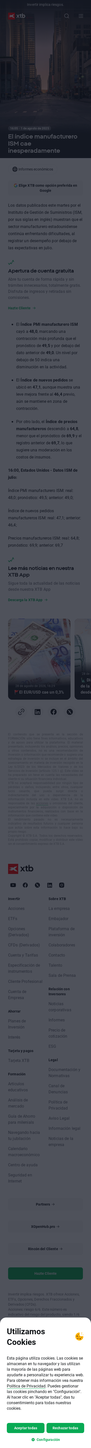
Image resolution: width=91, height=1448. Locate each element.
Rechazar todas (65, 1427)
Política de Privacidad (26, 1385)
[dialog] (45, 1383)
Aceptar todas (25, 1427)
